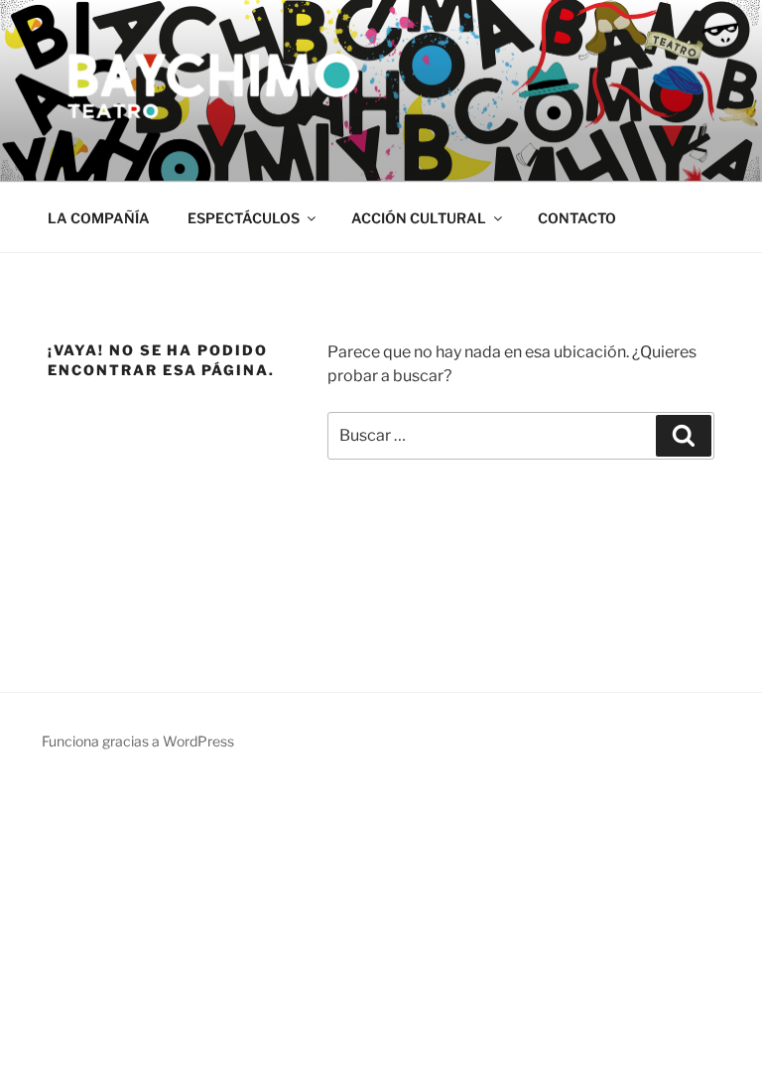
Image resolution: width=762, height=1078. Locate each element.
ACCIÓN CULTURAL (418, 217)
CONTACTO (577, 217)
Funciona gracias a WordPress (138, 741)
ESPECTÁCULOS (244, 217)
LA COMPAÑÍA (99, 217)
